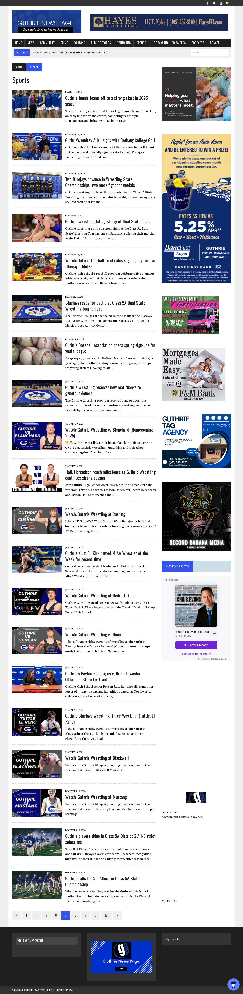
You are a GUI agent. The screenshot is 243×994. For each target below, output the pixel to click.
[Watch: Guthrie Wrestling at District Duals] (37, 613)
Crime (64, 43)
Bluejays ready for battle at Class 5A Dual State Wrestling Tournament (105, 305)
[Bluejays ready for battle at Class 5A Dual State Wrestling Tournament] (37, 320)
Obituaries (124, 43)
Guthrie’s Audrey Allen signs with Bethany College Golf (110, 140)
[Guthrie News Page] (46, 21)
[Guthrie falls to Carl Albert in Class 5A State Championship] (37, 896)
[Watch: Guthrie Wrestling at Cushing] (37, 532)
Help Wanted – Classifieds (169, 43)
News (31, 43)
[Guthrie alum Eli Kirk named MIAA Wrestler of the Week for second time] (37, 571)
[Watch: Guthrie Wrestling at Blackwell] (37, 776)
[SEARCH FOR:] (210, 52)
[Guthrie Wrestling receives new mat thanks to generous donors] (37, 405)
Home (18, 43)
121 (106, 915)
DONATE (214, 43)
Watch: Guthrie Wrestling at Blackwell (97, 757)
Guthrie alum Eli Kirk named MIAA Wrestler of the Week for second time (106, 555)
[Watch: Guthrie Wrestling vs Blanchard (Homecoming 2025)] (37, 447)
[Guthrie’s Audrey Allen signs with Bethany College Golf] (37, 158)
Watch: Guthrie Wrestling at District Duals (100, 595)
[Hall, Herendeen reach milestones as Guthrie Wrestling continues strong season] (37, 489)
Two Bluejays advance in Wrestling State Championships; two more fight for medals (100, 182)
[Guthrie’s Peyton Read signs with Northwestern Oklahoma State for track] (37, 691)
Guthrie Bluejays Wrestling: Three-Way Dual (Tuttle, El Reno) (110, 718)
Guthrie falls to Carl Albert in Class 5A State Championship (102, 881)
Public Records (101, 43)
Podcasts (198, 43)
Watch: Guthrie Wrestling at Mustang (96, 796)
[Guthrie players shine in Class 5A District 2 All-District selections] (37, 854)
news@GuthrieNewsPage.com (182, 817)
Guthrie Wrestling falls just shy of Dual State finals (107, 221)
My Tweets (169, 901)
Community (47, 43)
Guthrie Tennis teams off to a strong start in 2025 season (106, 100)
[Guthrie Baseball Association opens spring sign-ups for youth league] (37, 362)
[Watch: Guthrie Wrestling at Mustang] (37, 815)
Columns (79, 43)
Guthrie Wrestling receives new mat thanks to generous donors (103, 390)
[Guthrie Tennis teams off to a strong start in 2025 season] (37, 115)
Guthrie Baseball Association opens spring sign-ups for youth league (110, 347)
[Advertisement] (196, 700)
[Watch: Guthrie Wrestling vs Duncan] (37, 652)
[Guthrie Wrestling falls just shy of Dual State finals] (37, 239)
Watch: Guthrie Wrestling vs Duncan (95, 634)
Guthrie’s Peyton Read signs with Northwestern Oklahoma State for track (104, 676)
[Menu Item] (207, 2)
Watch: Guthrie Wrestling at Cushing (95, 514)
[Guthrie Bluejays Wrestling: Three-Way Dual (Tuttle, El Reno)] (37, 733)
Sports (141, 43)
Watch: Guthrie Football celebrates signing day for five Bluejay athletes (110, 263)
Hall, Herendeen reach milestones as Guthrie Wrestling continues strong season (110, 474)
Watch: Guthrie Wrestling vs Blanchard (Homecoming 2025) (109, 432)
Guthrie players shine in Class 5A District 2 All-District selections (110, 838)
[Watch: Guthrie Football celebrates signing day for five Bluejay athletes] (37, 278)
